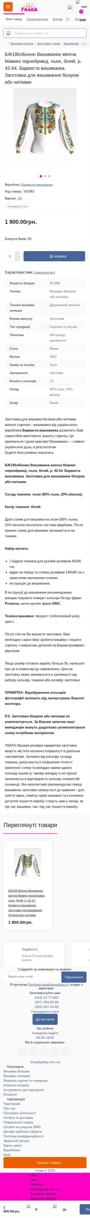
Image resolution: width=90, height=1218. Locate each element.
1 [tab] (41, 176)
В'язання (10, 1094)
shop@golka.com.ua (45, 1062)
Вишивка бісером (22, 43)
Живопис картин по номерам (25, 1080)
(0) (20, 198)
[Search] (8, 33)
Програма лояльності (19, 1113)
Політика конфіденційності (48, 984)
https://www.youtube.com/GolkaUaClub (44, 1051)
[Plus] (17, 253)
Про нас (9, 1108)
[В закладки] (34, 1209)
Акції (6, 1155)
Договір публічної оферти (22, 1131)
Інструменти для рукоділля (23, 1090)
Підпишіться (74, 977)
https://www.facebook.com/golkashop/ (22, 1051)
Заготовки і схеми (48, 43)
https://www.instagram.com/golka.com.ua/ (33, 1051)
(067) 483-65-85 (47, 1002)
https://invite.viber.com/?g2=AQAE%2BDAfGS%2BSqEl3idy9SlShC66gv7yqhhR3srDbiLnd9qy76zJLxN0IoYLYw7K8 (55, 1051)
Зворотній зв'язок (16, 1141)
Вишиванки (71, 43)
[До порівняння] (62, 1209)
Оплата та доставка (18, 1117)
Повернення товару (18, 1122)
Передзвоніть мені (45, 1011)
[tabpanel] (45, 128)
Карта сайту (12, 1145)
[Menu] (8, 6)
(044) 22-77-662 (47, 997)
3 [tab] (49, 176)
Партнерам (12, 1104)
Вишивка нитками (16, 1076)
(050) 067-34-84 (47, 1007)
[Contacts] (70, 6)
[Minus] (17, 259)
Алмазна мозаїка (16, 1085)
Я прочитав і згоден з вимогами (46, 986)
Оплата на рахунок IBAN (22, 1127)
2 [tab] (45, 176)
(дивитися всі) (44, 272)
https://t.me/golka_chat (66, 1051)
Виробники (11, 1150)
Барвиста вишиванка (37, 184)
